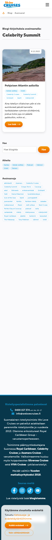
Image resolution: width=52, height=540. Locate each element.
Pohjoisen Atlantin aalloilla (22, 85)
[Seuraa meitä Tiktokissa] (30, 490)
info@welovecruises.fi (28, 413)
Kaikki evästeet (16, 525)
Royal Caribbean (26, 448)
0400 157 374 (22, 410)
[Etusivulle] (12, 4)
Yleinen (14, 168)
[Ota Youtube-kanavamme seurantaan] (38, 490)
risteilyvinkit (29, 98)
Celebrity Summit (29, 94)
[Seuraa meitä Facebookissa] (14, 490)
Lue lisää (12, 124)
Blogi (10, 13)
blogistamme (37, 498)
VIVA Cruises (18, 464)
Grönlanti (10, 98)
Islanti (19, 98)
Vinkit (23, 91)
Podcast (30, 165)
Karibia (6, 165)
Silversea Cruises (38, 460)
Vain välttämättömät (19, 532)
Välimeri (40, 165)
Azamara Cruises (31, 452)
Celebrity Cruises (13, 94)
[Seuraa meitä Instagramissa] (22, 490)
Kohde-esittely (11, 91)
